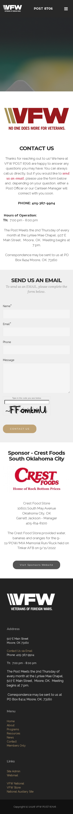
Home (11, 721)
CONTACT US (19, 428)
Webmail (12, 775)
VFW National (15, 783)
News (10, 737)
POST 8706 (43, 8)
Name (6, 306)
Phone (7, 342)
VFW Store (14, 787)
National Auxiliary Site (20, 791)
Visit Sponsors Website (36, 564)
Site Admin (13, 771)
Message (8, 360)
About (10, 725)
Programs (13, 729)
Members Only (16, 745)
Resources (13, 733)
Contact (12, 741)
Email (6, 324)
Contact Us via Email (19, 650)
